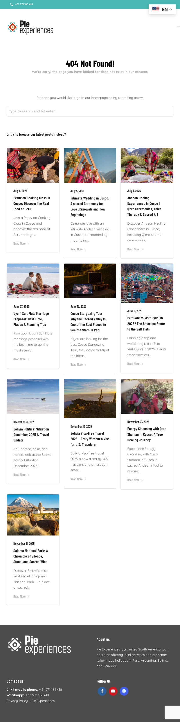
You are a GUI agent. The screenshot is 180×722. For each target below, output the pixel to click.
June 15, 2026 (78, 306)
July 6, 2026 (20, 191)
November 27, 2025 (138, 422)
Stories (11, 13)
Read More (19, 243)
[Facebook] (102, 691)
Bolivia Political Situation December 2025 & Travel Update (31, 434)
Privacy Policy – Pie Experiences (31, 701)
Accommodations (77, 13)
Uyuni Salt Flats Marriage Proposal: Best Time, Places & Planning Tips (31, 319)
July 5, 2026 (77, 191)
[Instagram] (140, 13)
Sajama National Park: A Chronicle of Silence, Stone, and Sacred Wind (30, 556)
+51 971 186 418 (24, 4)
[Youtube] (134, 13)
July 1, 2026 (134, 191)
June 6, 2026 (134, 311)
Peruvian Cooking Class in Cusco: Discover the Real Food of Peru (31, 203)
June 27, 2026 (21, 306)
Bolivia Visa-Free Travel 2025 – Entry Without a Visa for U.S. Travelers (90, 439)
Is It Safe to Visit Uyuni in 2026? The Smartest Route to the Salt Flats (146, 323)
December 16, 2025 (81, 426)
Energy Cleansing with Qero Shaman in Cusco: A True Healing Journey (146, 434)
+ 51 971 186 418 (37, 695)
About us (25, 13)
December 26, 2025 (24, 422)
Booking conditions (48, 13)
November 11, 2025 (23, 543)
